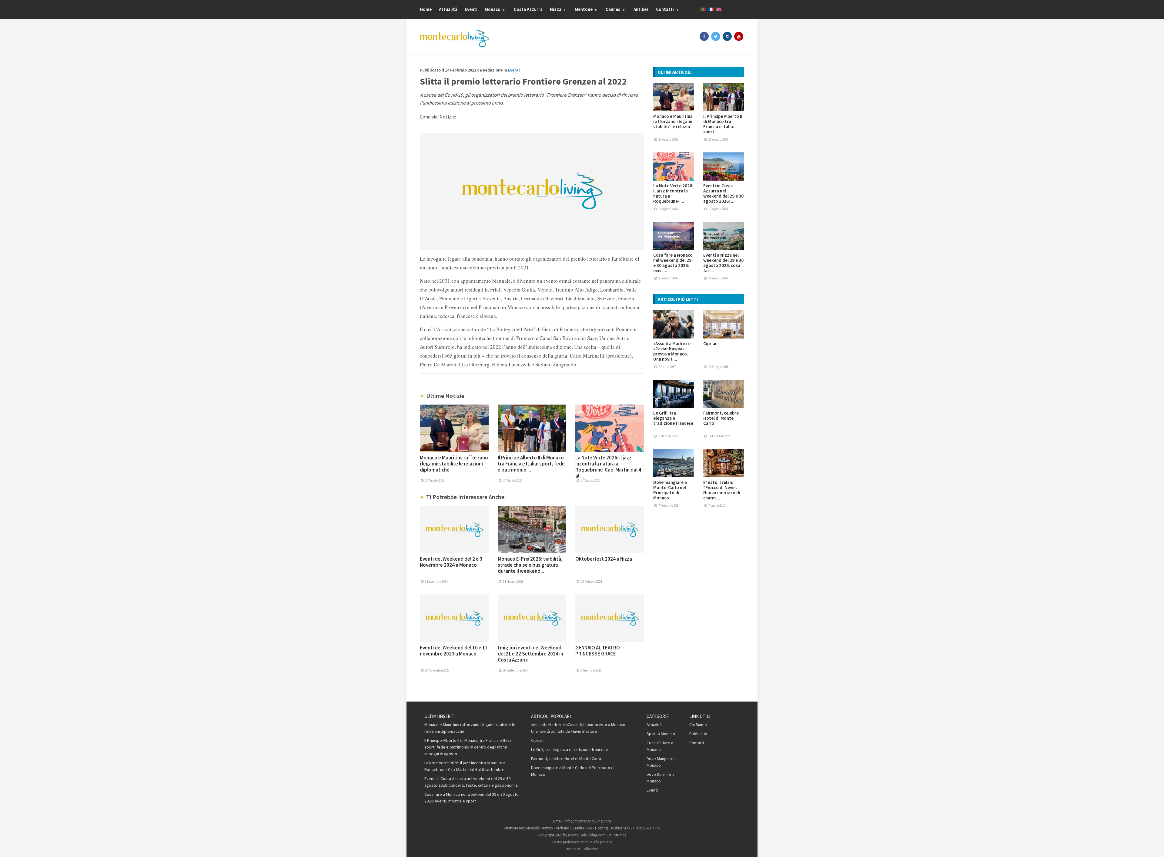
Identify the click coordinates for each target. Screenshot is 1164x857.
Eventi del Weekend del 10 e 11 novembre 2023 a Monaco (454, 650)
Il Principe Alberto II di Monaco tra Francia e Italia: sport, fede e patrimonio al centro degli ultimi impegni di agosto (468, 747)
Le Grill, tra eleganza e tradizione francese (673, 418)
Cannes (613, 9)
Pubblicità (698, 733)
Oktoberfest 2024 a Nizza (603, 558)
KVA (589, 828)
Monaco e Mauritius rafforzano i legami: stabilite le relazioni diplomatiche (454, 463)
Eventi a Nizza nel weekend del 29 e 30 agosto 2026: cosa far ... (723, 262)
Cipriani (711, 343)
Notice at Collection (582, 849)
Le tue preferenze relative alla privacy (582, 842)
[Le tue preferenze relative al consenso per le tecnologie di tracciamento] (1153, 846)
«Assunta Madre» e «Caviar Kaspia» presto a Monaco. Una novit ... (672, 351)
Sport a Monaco (661, 733)
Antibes (641, 9)
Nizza (556, 9)
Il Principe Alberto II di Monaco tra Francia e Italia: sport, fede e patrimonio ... (531, 463)
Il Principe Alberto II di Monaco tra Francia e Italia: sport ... (722, 124)
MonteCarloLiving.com (587, 835)
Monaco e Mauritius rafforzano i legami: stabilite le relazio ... (673, 124)
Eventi (471, 9)
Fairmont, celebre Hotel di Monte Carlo (721, 418)
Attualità (448, 9)
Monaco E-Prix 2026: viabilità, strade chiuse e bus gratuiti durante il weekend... (530, 564)
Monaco (493, 9)
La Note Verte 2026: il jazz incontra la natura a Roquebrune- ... (673, 193)
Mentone (584, 9)
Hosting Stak (620, 828)
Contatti (665, 9)
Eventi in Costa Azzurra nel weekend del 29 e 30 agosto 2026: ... (723, 193)
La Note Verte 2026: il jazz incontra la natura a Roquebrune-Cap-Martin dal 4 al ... (608, 466)
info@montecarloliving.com (587, 821)
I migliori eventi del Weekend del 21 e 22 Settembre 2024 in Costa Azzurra (530, 653)
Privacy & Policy (646, 828)
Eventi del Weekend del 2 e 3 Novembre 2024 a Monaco (451, 561)
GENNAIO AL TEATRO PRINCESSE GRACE (597, 650)
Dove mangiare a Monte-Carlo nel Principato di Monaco (670, 490)
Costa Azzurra (528, 9)
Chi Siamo (698, 724)
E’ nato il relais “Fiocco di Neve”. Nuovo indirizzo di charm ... (721, 490)
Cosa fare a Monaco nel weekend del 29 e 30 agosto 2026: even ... (673, 262)
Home (426, 9)
